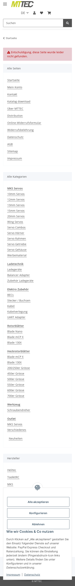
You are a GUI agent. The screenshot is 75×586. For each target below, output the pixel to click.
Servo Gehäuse (17, 249)
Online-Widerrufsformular (24, 123)
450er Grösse (15, 373)
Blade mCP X (15, 337)
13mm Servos (16, 205)
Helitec (11, 470)
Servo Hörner (15, 233)
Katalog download (18, 101)
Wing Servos (15, 222)
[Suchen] (67, 23)
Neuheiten (15, 438)
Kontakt (12, 94)
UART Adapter (16, 317)
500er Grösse (15, 379)
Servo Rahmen (16, 238)
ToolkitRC (13, 477)
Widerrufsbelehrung (20, 130)
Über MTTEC (15, 108)
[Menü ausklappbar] (5, 2)
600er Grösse (15, 390)
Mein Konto (14, 87)
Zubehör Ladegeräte (20, 280)
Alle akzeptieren (38, 502)
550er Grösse (15, 384)
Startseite (13, 80)
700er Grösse (15, 396)
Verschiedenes (16, 430)
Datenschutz (32, 574)
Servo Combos (16, 227)
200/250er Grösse (18, 368)
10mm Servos (16, 194)
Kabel (11, 306)
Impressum (13, 574)
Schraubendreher (18, 410)
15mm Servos (16, 210)
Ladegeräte (14, 269)
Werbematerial (17, 255)
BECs (10, 295)
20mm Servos (16, 216)
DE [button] (23, 13)
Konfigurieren (38, 513)
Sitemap (12, 151)
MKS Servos (14, 424)
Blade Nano (14, 331)
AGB (10, 144)
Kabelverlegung (17, 311)
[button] (34, 13)
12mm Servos (16, 199)
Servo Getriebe (16, 244)
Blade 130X (14, 342)
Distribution (15, 115)
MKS (10, 484)
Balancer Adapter (18, 275)
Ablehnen (38, 524)
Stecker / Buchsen (18, 300)
